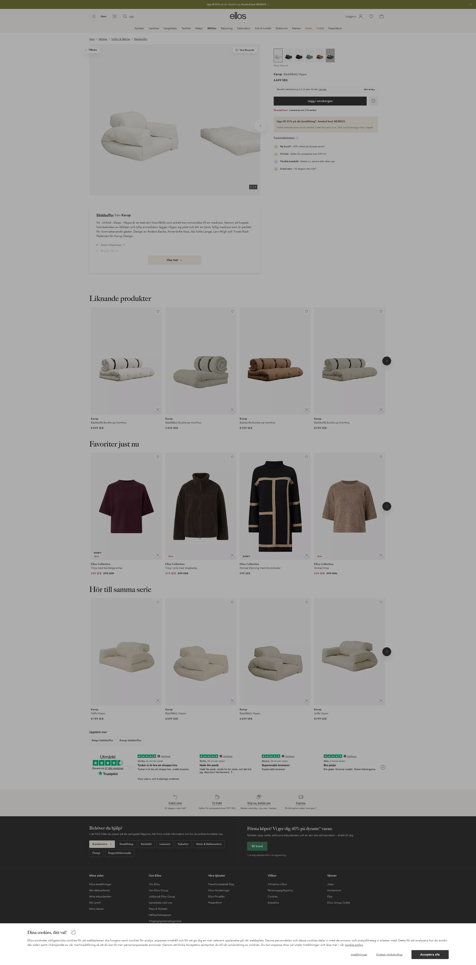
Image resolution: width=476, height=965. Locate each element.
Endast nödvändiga (389, 954)
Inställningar (359, 954)
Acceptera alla (430, 954)
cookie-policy (354, 945)
